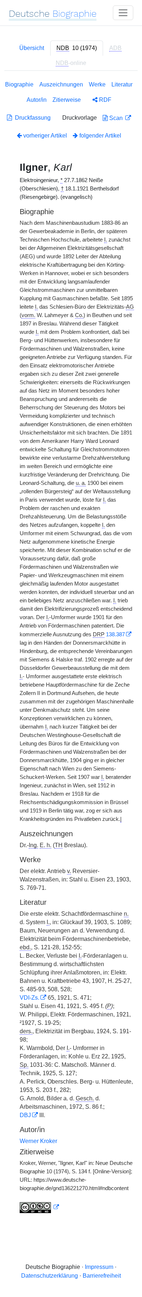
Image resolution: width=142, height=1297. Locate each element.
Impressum (99, 1267)
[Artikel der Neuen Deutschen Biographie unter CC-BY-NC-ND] (39, 1207)
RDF (104, 100)
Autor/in (37, 100)
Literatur (122, 84)
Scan (116, 118)
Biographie (19, 84)
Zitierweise (66, 100)
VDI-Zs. (29, 998)
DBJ (25, 1115)
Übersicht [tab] (31, 48)
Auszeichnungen (61, 84)
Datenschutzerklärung (49, 1276)
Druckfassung (31, 118)
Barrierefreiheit (102, 1276)
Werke (97, 84)
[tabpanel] (71, 648)
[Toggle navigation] (123, 12)
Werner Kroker (38, 1141)
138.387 (115, 634)
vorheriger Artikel (45, 135)
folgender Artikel (99, 135)
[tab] (76, 48)
